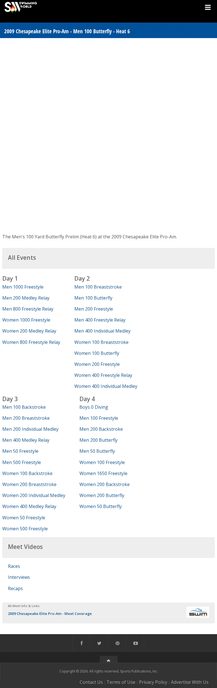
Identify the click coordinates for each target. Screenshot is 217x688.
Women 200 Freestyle (97, 364)
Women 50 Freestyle (23, 518)
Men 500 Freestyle (21, 462)
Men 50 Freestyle (20, 451)
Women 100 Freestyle (102, 462)
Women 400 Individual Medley (105, 386)
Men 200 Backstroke (101, 429)
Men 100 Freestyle (98, 418)
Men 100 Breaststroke (98, 287)
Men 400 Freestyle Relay (99, 320)
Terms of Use (121, 682)
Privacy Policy (153, 682)
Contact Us (91, 682)
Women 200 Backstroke (104, 484)
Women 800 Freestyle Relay (31, 342)
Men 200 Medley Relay (25, 298)
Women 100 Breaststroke (101, 342)
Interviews (19, 577)
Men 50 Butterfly (97, 451)
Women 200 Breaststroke (29, 484)
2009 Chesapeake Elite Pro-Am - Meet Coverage (50, 613)
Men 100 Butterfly (93, 298)
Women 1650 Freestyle (103, 473)
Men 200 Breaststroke (26, 418)
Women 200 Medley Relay (29, 331)
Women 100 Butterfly (96, 353)
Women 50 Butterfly (100, 506)
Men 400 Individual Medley (102, 331)
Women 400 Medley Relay (29, 506)
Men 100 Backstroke (24, 407)
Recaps (15, 588)
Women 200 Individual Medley (33, 495)
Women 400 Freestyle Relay (103, 375)
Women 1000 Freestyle (26, 320)
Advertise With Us (190, 682)
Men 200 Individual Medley (30, 429)
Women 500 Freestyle (25, 529)
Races (14, 566)
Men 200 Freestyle (93, 309)
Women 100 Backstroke (27, 473)
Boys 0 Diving (93, 407)
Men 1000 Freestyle (23, 287)
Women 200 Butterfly (101, 495)
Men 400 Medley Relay (25, 440)
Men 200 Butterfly (98, 440)
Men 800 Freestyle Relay (27, 309)
